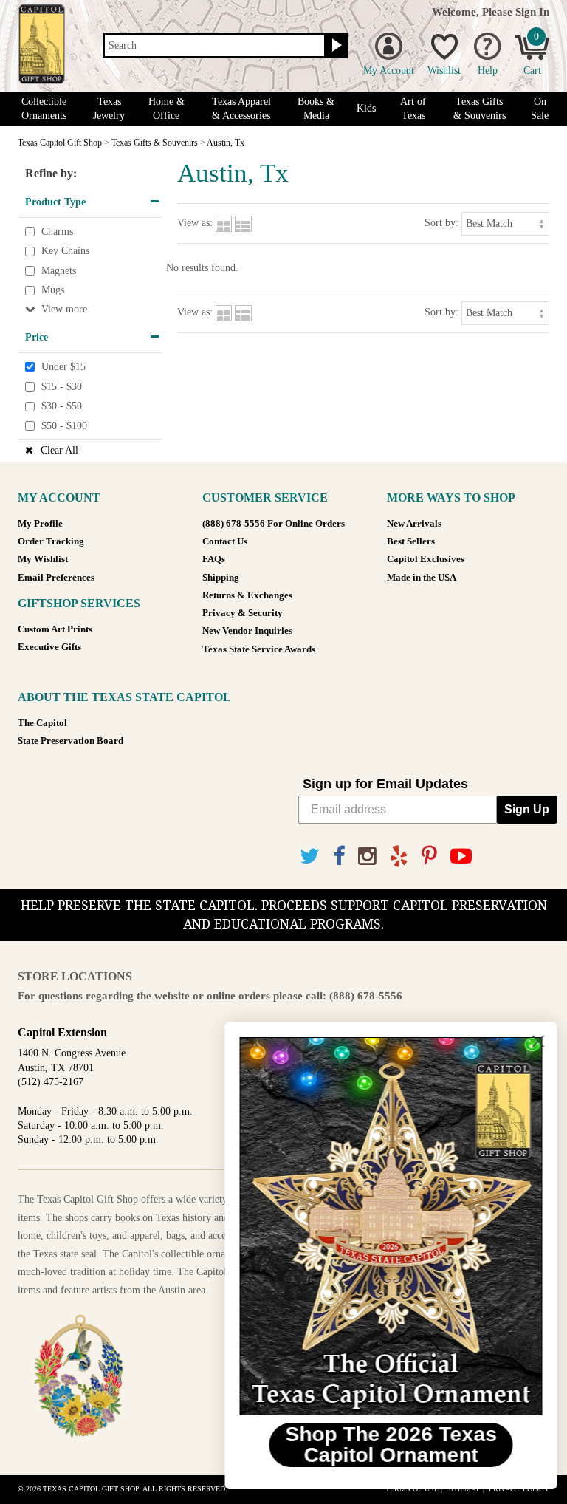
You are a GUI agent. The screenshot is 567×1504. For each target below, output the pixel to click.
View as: (195, 222)
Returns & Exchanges (247, 595)
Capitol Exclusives (425, 559)
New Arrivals (414, 524)
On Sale (540, 108)
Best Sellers (411, 541)
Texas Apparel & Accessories (241, 108)
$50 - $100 (64, 425)
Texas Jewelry (109, 108)
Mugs (52, 290)
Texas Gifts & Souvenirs (479, 108)
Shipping (220, 577)
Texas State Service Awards (258, 649)
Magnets (58, 270)
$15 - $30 (61, 386)
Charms (57, 231)
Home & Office (166, 108)
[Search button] (335, 46)
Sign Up (526, 809)
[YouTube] (461, 856)
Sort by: (441, 222)
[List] (243, 222)
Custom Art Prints (55, 629)
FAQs (213, 559)
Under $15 (63, 366)
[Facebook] (339, 856)
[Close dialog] (533, 1041)
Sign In (532, 11)
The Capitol (42, 723)
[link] (386, 1226)
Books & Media (316, 108)
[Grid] (224, 222)
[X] (310, 856)
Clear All (59, 450)
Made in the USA (421, 577)
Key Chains (65, 250)
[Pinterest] (429, 856)
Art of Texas (413, 108)
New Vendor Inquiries (247, 631)
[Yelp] (399, 856)
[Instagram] (367, 856)
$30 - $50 (61, 405)
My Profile (40, 524)
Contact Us (224, 541)
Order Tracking (51, 541)
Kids (366, 108)
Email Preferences (56, 577)
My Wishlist (43, 559)
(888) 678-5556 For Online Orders (273, 524)
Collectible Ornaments (43, 108)
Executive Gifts (49, 647)
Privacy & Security (242, 613)
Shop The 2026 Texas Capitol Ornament (386, 1444)
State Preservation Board (70, 741)
